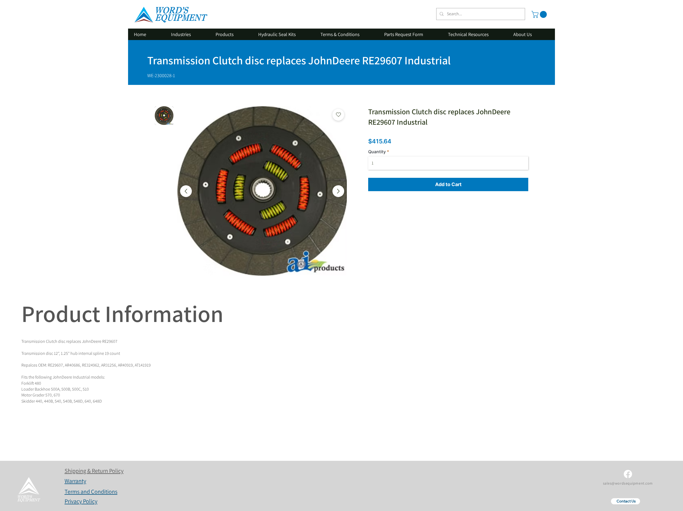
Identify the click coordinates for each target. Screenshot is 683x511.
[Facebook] (628, 474)
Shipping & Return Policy (94, 470)
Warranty (75, 481)
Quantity (377, 152)
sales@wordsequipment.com (628, 483)
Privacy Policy (81, 501)
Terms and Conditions (91, 491)
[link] (540, 14)
